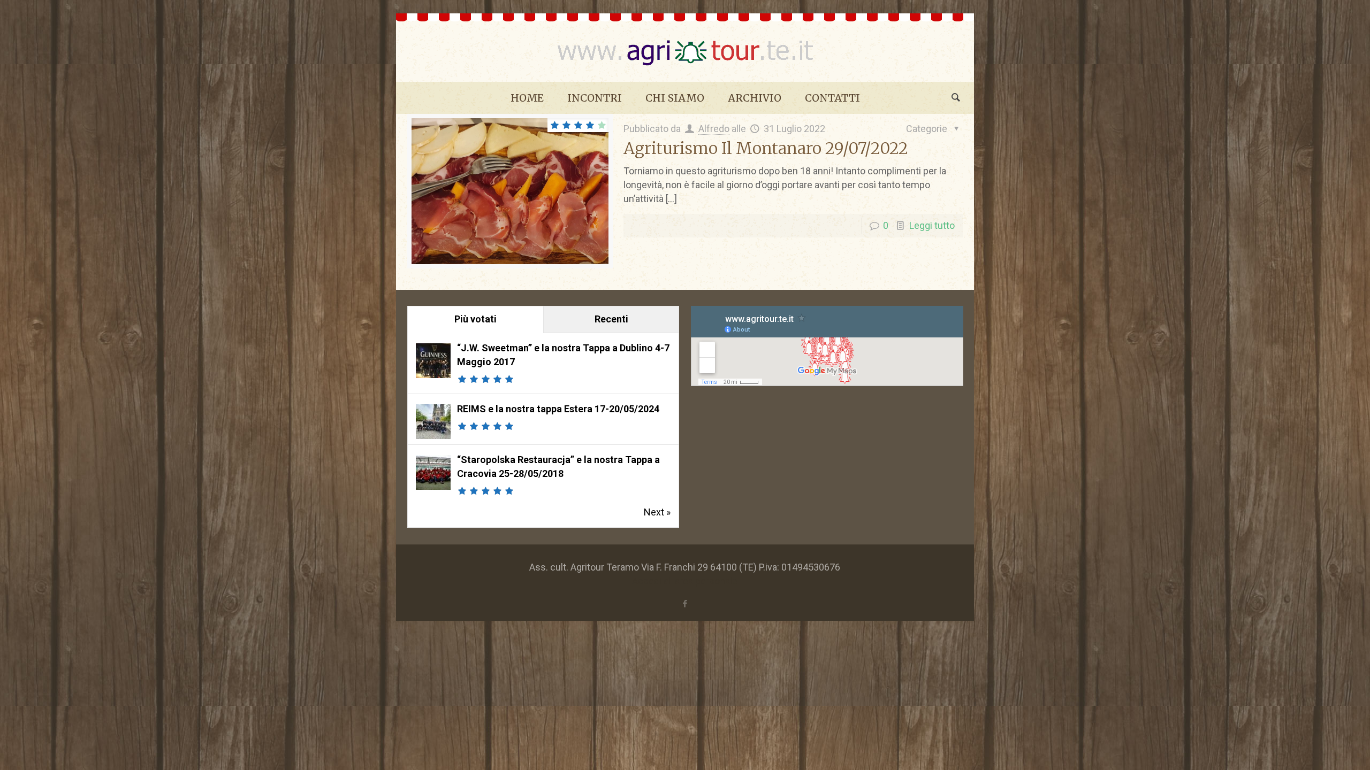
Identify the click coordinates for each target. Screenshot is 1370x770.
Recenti (611, 319)
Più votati (475, 319)
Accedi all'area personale (684, 581)
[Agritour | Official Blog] (685, 47)
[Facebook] (684, 604)
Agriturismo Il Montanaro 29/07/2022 (765, 148)
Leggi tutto (932, 225)
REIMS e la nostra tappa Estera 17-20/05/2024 (558, 408)
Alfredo (713, 128)
